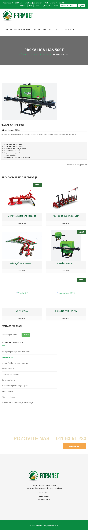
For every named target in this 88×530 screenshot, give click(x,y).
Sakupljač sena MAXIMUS (22, 263)
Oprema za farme (8, 380)
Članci (37, 6)
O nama (9, 29)
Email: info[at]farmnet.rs (34, 3)
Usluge (58, 29)
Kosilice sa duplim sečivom (66, 215)
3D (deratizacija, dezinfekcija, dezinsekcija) (17, 402)
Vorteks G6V (22, 310)
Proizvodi (69, 29)
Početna (23, 6)
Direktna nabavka (22, 29)
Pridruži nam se (74, 446)
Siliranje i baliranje (8, 397)
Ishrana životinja (8, 369)
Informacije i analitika (42, 29)
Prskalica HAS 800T (66, 263)
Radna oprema (7, 391)
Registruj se (45, 6)
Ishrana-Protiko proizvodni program (15, 363)
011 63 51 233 (70, 438)
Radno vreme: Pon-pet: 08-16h (56, 3)
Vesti (30, 6)
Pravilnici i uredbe (68, 6)
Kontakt (55, 6)
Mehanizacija (45, 54)
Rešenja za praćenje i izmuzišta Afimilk (16, 352)
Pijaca (81, 6)
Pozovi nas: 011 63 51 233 (12, 3)
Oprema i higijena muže (10, 374)
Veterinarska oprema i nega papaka (15, 385)
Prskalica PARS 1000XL (66, 310)
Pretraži (26, 335)
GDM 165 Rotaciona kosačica (22, 215)
